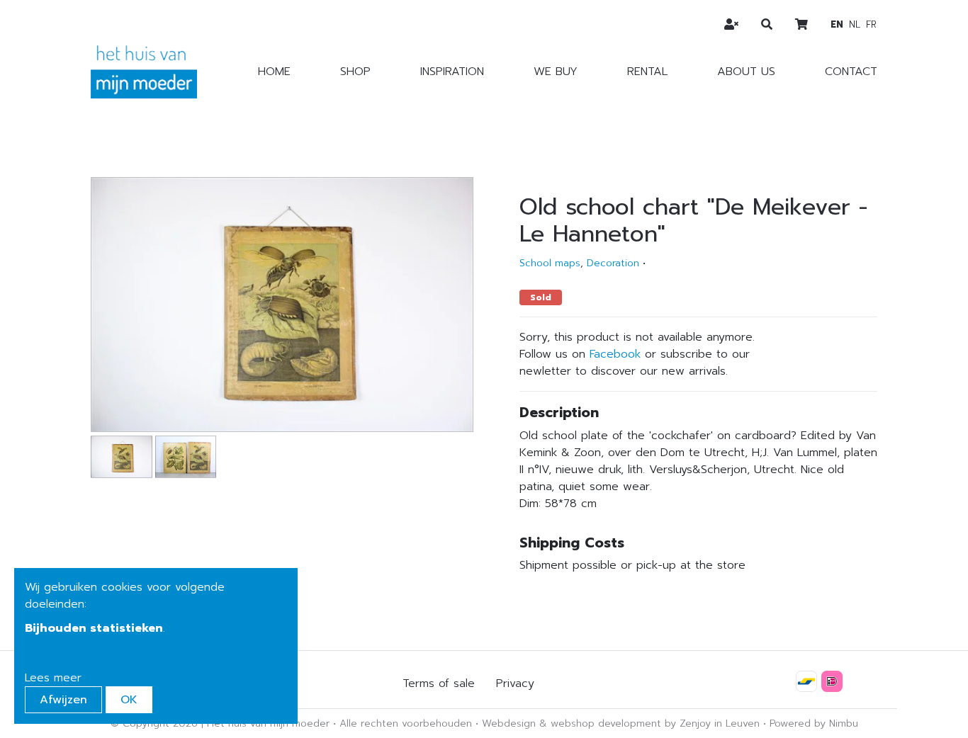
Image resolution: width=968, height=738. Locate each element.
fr (871, 24)
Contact (851, 71)
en (837, 24)
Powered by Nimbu (814, 723)
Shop (355, 71)
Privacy (515, 683)
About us (746, 71)
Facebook (615, 354)
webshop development (606, 723)
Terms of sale (439, 683)
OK (128, 699)
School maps (549, 263)
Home (274, 71)
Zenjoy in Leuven (720, 723)
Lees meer (53, 677)
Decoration (613, 263)
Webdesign (509, 723)
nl (854, 24)
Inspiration (452, 71)
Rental (647, 71)
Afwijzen (63, 699)
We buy (556, 71)
